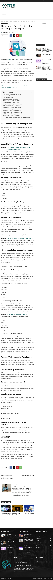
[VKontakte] (50, 562)
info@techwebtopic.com (24, 574)
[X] (47, 1)
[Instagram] (45, 1)
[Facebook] (43, 1)
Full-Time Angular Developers (12, 105)
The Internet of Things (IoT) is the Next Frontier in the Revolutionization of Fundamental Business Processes (29, 542)
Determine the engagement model (13, 114)
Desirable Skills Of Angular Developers (12, 96)
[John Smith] (2, 32)
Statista (9, 59)
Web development (8, 21)
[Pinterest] (17, 35)
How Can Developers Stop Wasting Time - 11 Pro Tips (20, 238)
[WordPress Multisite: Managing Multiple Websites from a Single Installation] (17, 508)
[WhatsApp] (20, 35)
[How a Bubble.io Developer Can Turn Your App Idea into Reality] (29, 508)
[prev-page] (2, 520)
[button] (50, 17)
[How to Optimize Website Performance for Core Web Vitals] (6, 508)
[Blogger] (37, 562)
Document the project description (13, 112)
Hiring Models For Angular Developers (12, 104)
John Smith (6, 32)
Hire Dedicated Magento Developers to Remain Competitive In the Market (18, 148)
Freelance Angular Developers (13, 107)
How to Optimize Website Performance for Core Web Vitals (6, 514)
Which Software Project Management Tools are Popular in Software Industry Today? (8, 477)
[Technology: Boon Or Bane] (21, 535)
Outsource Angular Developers (13, 109)
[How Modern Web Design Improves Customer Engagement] (38, 55)
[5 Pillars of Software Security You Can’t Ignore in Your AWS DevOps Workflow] (21, 548)
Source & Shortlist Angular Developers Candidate (17, 117)
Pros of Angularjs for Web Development (17, 314)
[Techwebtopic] (10, 6)
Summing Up (6, 118)
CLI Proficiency (9, 97)
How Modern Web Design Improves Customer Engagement (46, 55)
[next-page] (4, 520)
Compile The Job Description (12, 115)
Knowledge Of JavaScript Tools (13, 99)
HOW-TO (2, 511)
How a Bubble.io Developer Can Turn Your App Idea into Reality (29, 514)
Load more (44, 74)
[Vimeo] (49, 1)
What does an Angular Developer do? (12, 94)
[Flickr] (44, 562)
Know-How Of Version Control (12, 102)
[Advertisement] (44, 31)
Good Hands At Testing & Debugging (14, 100)
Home (2, 21)
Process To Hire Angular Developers (12, 110)
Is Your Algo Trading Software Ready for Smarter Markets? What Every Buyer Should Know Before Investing (46, 68)
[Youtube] (51, 1)
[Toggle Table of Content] (31, 92)
